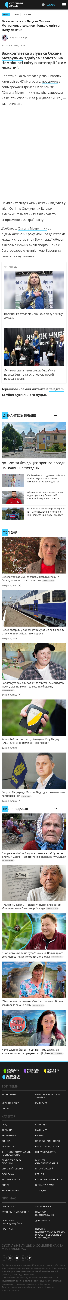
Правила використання (45, 1213)
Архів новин (43, 1206)
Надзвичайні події (47, 1140)
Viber (10, 395)
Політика (8, 1174)
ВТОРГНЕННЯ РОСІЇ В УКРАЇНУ (47, 1096)
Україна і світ (10, 1103)
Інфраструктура (45, 1151)
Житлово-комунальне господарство (16, 1153)
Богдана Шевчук (18, 37)
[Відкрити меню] (65, 4)
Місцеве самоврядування (46, 1162)
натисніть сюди (45, 1287)
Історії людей (44, 1168)
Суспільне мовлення (15, 1211)
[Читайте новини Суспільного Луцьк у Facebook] (4, 1258)
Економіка (9, 1135)
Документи (42, 1220)
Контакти (8, 1206)
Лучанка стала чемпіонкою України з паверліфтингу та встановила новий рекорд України (29, 374)
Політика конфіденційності (13, 1222)
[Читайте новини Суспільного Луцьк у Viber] (23, 1258)
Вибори (7, 1140)
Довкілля (8, 1146)
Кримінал (8, 1129)
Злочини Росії (11, 1179)
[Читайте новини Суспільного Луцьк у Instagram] (10, 1258)
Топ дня (27, 14)
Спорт (16, 14)
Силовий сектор (13, 1168)
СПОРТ (6, 14)
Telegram (56, 389)
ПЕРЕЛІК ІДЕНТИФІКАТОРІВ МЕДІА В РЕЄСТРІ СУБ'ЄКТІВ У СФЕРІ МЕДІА (50, 1233)
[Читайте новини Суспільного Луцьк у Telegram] (29, 1258)
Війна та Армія (44, 1184)
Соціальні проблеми (49, 1179)
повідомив (50, 81)
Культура (41, 1103)
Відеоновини (10, 1190)
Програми (8, 1228)
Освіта (39, 1135)
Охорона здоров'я (47, 1146)
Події (5, 1124)
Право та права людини (12, 1162)
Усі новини (9, 1094)
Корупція (41, 1124)
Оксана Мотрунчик (32, 228)
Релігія (39, 1174)
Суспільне (44, 1283)
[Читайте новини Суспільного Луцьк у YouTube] (16, 1258)
